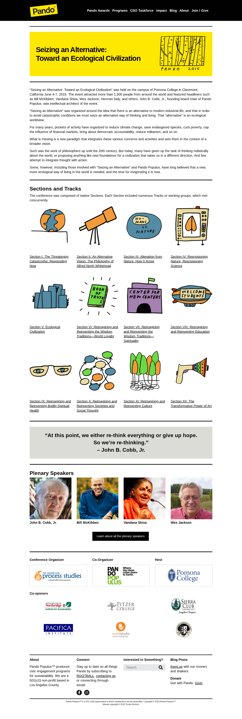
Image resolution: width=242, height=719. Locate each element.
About (184, 10)
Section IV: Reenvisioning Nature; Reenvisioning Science (189, 261)
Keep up (176, 666)
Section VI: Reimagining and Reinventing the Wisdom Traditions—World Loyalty (97, 331)
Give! (199, 683)
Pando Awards (98, 10)
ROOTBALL (85, 676)
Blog (173, 10)
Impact (161, 10)
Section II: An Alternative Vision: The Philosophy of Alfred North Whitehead (95, 261)
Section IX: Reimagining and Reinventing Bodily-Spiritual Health (50, 405)
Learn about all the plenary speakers (121, 536)
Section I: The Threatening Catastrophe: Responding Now (49, 261)
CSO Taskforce (142, 10)
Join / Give (199, 10)
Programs (120, 10)
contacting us (105, 676)
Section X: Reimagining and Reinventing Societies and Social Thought (97, 405)
